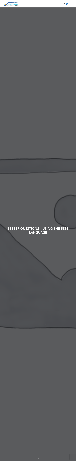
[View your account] (62, 3)
